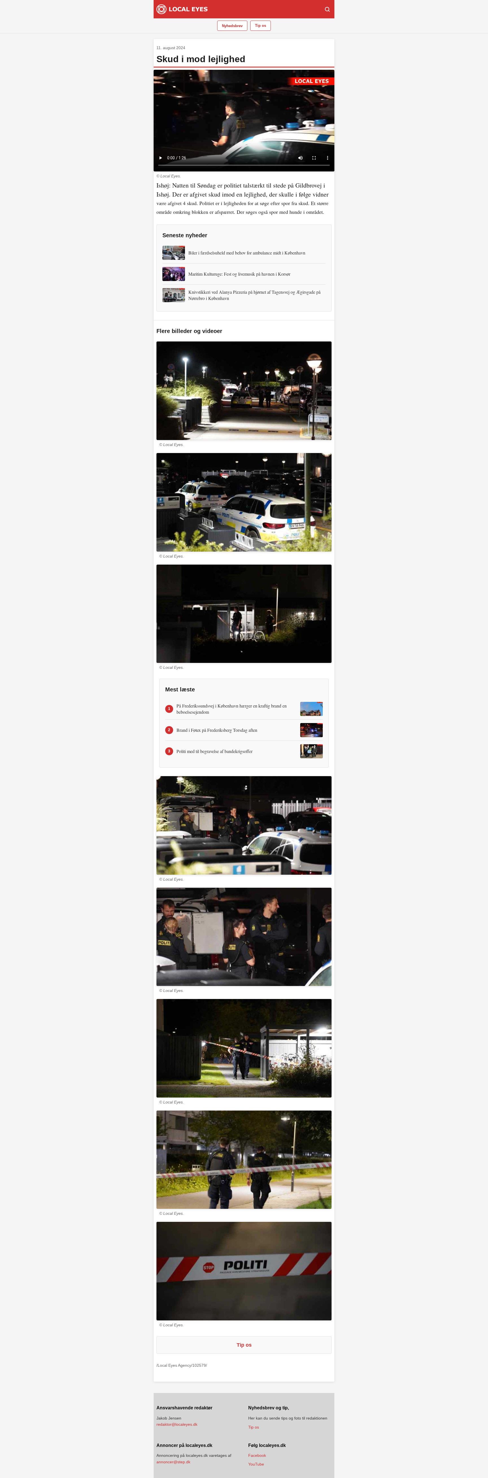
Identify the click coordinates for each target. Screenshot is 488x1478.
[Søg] (327, 9)
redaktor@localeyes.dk (176, 1424)
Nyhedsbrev (232, 26)
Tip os (260, 25)
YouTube (256, 1464)
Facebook (257, 1455)
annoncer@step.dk (173, 1462)
